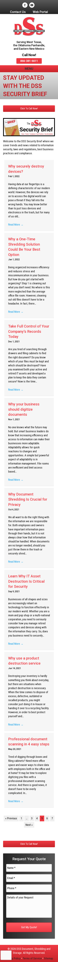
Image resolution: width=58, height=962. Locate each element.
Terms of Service (32, 958)
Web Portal (40, 12)
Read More (15, 224)
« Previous (11, 818)
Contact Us (18, 12)
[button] (29, 108)
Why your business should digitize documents (23, 409)
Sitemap (48, 958)
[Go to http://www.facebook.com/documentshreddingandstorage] (25, 5)
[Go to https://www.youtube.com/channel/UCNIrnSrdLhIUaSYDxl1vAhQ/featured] (31, 5)
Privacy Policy (13, 958)
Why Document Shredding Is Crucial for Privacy (27, 499)
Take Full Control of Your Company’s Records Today (28, 331)
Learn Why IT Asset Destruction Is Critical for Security (26, 581)
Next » (29, 824)
